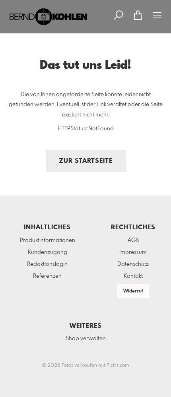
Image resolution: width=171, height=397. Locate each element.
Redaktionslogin (47, 264)
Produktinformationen (47, 240)
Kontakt (133, 276)
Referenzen (47, 276)
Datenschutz (133, 264)
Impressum (133, 252)
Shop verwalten (86, 338)
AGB (133, 240)
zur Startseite (86, 161)
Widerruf (133, 291)
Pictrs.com (118, 365)
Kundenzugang (47, 252)
